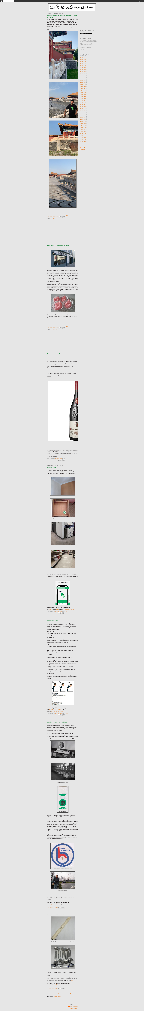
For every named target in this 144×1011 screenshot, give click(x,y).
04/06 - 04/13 (83, 69)
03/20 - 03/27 (83, 88)
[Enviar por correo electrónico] (59, 217)
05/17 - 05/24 (83, 131)
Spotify (50, 609)
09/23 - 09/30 (83, 98)
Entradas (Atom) (57, 996)
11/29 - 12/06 (83, 133)
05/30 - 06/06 (83, 137)
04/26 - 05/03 (83, 125)
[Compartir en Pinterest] (64, 217)
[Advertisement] (58, 232)
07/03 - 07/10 (83, 108)
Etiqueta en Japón (53, 620)
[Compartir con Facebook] (63, 217)
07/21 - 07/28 (83, 116)
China (54, 218)
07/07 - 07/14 (83, 114)
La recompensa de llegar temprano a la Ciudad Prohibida (62, 16)
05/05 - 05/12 (83, 141)
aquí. (72, 980)
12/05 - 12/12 (83, 80)
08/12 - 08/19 (83, 94)
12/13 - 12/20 (83, 75)
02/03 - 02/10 (83, 112)
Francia (55, 329)
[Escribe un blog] (60, 217)
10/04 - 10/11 (83, 104)
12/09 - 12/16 (83, 61)
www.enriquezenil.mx (69, 609)
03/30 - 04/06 (83, 67)
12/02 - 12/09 (83, 59)
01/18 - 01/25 (83, 102)
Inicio (59, 993)
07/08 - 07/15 (83, 92)
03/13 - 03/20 (83, 86)
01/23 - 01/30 (83, 139)
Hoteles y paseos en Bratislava (57, 722)
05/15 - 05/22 (83, 90)
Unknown (83, 149)
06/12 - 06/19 (83, 106)
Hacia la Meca (51, 467)
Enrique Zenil (83, 147)
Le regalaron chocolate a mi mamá (58, 245)
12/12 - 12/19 (83, 82)
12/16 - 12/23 (83, 63)
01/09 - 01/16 (83, 84)
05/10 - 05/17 (83, 129)
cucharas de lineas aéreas (55, 915)
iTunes (57, 609)
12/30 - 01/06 (83, 65)
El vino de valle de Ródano (55, 354)
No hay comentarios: (53, 216)
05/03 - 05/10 (83, 127)
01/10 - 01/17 (83, 135)
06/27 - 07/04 (83, 77)
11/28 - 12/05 (83, 79)
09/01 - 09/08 (83, 119)
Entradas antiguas (74, 993)
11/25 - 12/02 (83, 57)
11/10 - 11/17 (83, 121)
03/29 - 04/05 (83, 71)
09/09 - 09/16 (83, 96)
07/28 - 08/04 (83, 117)
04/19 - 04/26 (83, 73)
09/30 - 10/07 (83, 100)
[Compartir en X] (62, 217)
